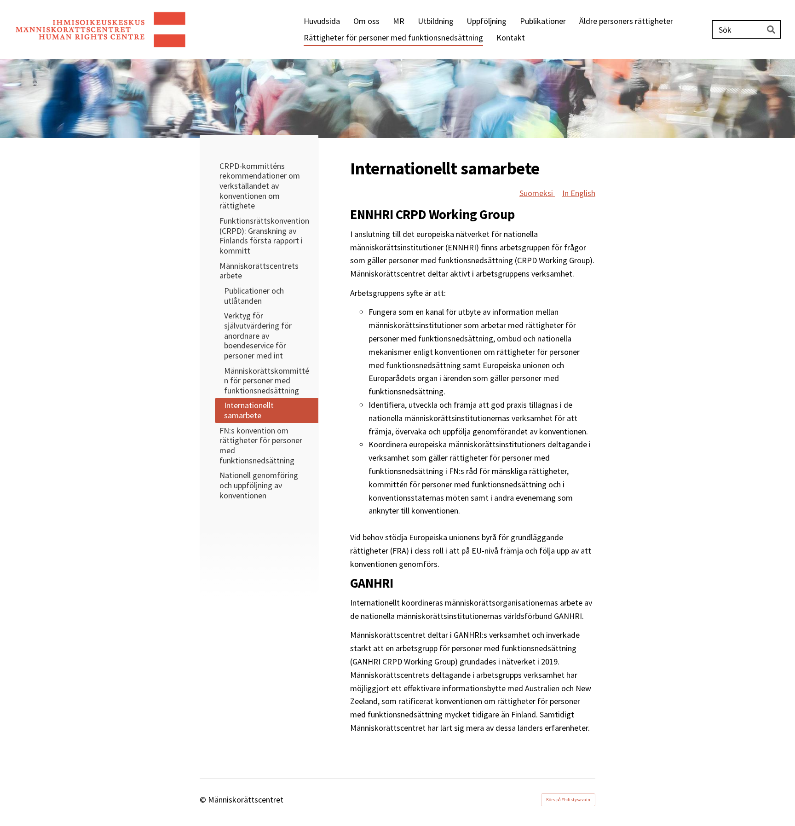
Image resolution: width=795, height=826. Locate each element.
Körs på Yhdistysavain (568, 800)
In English (578, 193)
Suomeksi (537, 193)
